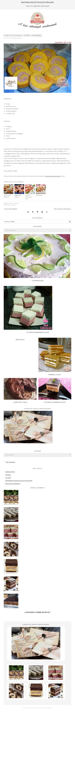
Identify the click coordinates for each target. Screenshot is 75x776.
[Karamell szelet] (54, 371)
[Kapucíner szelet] (11, 590)
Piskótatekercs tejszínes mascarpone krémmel (18, 480)
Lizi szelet (8, 478)
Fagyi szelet (20, 340)
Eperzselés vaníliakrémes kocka (28, 197)
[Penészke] (11, 521)
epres (9, 205)
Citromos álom (37, 281)
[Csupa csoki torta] (20, 399)
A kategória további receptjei (37, 612)
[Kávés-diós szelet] (11, 608)
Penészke (8, 475)
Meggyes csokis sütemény (17, 196)
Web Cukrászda (37, 19)
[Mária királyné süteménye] (11, 573)
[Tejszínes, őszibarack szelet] (54, 399)
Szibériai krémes (10, 472)
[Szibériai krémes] (11, 504)
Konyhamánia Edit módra (52, 176)
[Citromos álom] (37, 277)
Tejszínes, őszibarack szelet (55, 402)
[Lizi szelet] (11, 539)
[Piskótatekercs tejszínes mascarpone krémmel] (11, 556)
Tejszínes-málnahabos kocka (37, 332)
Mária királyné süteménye (12, 483)
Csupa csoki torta (20, 402)
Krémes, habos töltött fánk (7, 196)
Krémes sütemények (14, 203)
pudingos (13, 205)
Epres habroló (39, 195)
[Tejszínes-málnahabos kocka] (28, 329)
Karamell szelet (54, 375)
